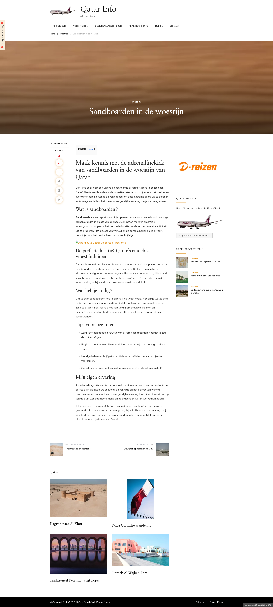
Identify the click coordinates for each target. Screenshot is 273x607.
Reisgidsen (59, 26)
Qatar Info (98, 9)
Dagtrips (137, 102)
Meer (158, 26)
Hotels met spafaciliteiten (205, 261)
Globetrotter (59, 144)
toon (91, 149)
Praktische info (138, 26)
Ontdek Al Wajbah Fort (129, 573)
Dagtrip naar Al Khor (66, 524)
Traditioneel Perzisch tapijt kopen (75, 580)
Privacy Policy (103, 602)
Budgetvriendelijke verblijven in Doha (207, 292)
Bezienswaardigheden (108, 26)
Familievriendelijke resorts (205, 275)
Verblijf (194, 258)
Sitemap (174, 26)
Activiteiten (80, 26)
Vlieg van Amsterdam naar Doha (194, 235)
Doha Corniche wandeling (131, 525)
